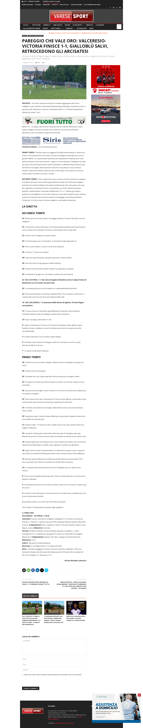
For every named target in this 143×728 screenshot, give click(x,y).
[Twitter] (116, 7)
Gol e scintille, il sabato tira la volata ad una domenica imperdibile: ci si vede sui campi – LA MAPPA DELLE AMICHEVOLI (31, 620)
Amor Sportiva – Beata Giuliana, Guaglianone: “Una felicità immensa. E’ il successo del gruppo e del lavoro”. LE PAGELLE (71, 585)
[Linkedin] (37, 570)
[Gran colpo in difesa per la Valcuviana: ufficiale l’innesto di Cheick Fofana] (76, 608)
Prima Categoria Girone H (40, 33)
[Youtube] (119, 7)
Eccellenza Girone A (28, 613)
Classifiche (100, 25)
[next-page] (26, 628)
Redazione (46, 4)
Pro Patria (36, 25)
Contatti (55, 4)
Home (23, 33)
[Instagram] (113, 7)
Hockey (67, 25)
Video (91, 28)
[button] (119, 27)
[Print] (24, 570)
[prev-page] (23, 628)
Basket (45, 28)
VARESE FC (46, 25)
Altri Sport (77, 25)
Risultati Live (64, 4)
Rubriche (69, 28)
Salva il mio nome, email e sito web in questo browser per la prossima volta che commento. (53, 674)
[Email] (42, 570)
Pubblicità (55, 719)
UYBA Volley (57, 25)
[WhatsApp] (28, 570)
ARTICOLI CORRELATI (30, 596)
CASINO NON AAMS (27, 4)
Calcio (25, 25)
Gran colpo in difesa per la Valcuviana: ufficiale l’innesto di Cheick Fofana (75, 618)
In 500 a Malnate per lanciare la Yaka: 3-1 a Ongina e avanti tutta (35, 583)
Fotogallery (82, 28)
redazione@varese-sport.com (64, 723)
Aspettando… (56, 28)
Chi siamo (38, 4)
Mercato (89, 25)
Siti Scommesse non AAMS (92, 4)
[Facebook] (110, 7)
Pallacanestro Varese (31, 28)
